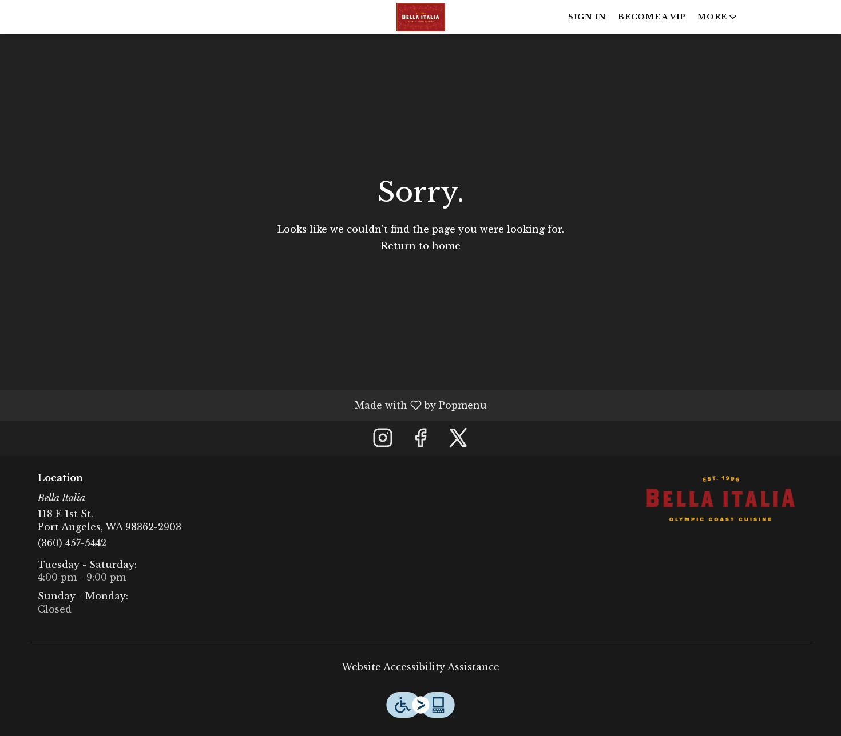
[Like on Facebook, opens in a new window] (420, 440)
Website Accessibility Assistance (420, 667)
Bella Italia (720, 499)
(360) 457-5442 (72, 543)
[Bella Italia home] (420, 17)
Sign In (587, 17)
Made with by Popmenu (248, 404)
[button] (718, 17)
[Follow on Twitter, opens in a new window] (458, 440)
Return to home (421, 245)
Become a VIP (652, 17)
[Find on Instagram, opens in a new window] (382, 440)
